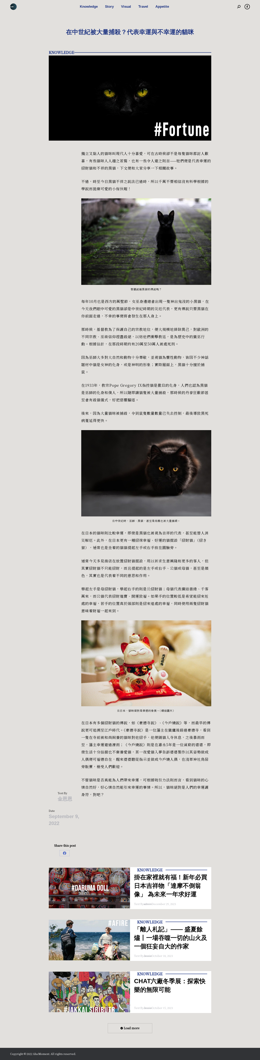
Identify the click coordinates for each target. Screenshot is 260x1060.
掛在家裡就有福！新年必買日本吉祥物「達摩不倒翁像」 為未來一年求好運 (170, 886)
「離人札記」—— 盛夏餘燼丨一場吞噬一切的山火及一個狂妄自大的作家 (170, 938)
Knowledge (61, 52)
